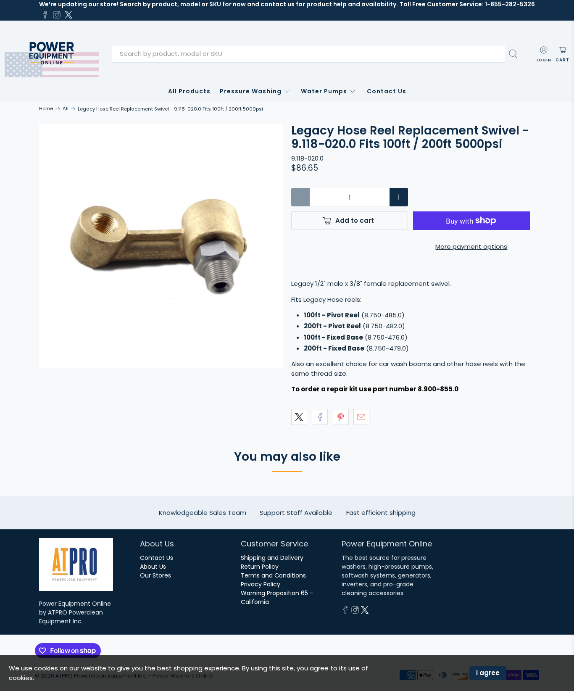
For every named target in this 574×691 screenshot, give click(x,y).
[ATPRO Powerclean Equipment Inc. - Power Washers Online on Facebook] (45, 14)
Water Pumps (324, 91)
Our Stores (155, 575)
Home (46, 108)
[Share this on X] (299, 417)
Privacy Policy (260, 584)
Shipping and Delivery (272, 558)
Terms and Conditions (273, 575)
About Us (153, 566)
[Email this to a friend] (361, 417)
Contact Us (386, 91)
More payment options (471, 246)
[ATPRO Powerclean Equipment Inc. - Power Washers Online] (52, 54)
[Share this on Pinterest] (341, 417)
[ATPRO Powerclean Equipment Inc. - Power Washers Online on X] (68, 14)
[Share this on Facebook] (320, 417)
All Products (189, 91)
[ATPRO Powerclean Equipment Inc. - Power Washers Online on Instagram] (57, 14)
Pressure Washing (251, 91)
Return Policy (260, 566)
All (65, 108)
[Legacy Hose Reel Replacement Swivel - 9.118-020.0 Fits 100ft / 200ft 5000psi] (161, 246)
